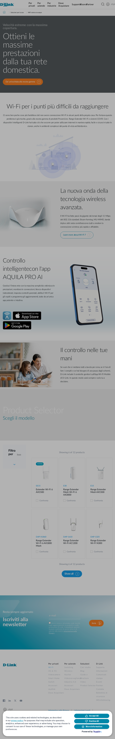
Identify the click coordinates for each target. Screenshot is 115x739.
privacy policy (17, 720)
